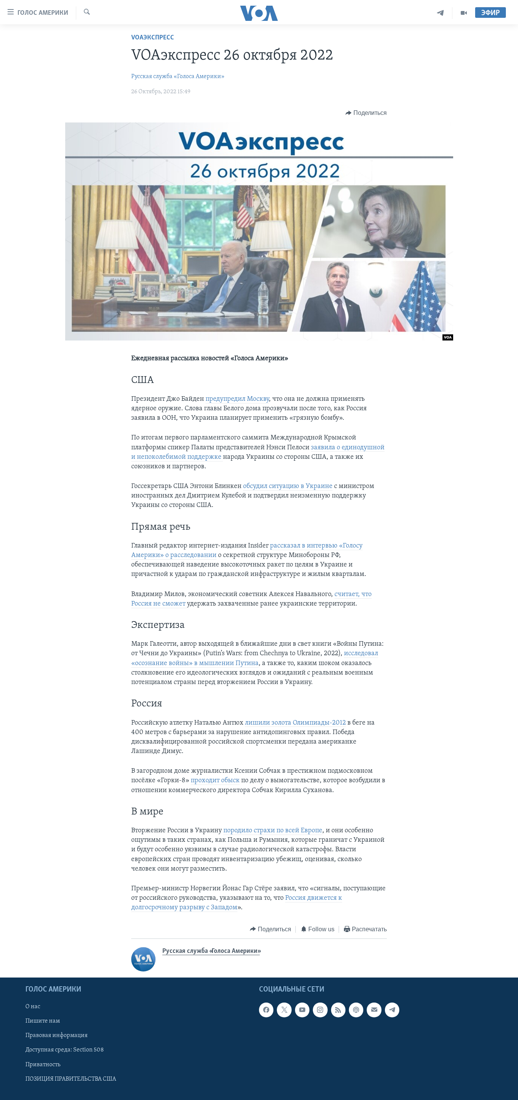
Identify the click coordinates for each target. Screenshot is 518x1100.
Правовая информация (56, 1036)
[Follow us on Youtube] (302, 1010)
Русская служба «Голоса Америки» (177, 77)
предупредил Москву (237, 399)
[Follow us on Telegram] (392, 1010)
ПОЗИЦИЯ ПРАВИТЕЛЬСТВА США (70, 1079)
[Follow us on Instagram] (320, 1010)
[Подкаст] (356, 1010)
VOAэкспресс (152, 38)
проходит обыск (215, 780)
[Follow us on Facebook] (266, 1010)
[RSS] (338, 1010)
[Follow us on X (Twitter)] (284, 1010)
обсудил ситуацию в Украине (288, 486)
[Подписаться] (374, 1010)
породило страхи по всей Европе (272, 830)
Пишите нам (42, 1021)
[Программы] (463, 13)
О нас (32, 1007)
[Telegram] (440, 13)
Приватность (42, 1065)
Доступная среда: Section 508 (64, 1050)
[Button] (366, 113)
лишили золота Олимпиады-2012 (295, 723)
